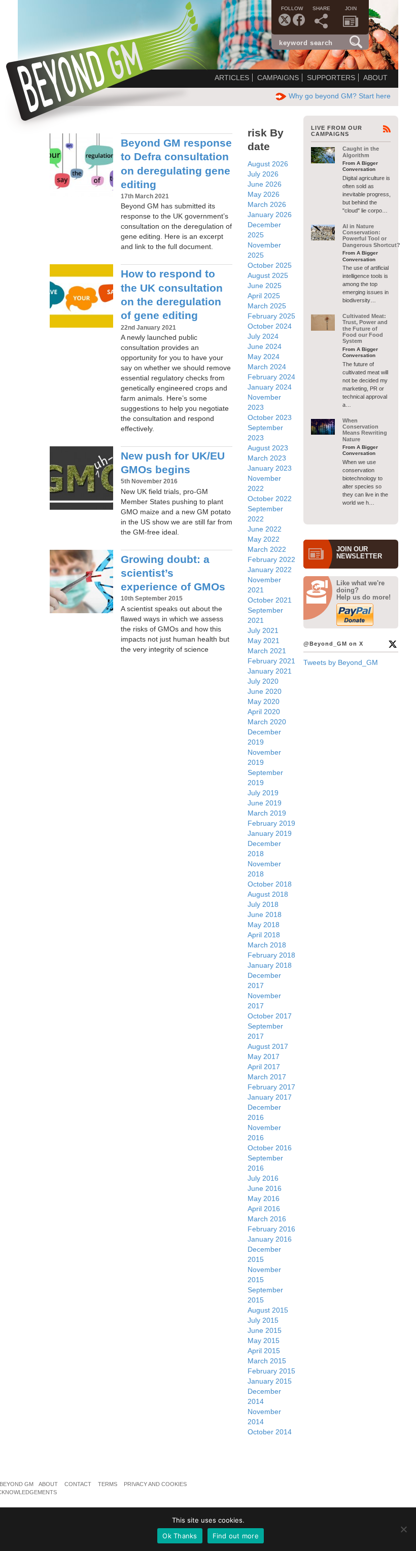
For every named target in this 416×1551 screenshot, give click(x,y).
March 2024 (267, 367)
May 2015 (264, 1340)
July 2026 (263, 174)
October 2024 (270, 326)
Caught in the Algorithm (360, 152)
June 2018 (265, 914)
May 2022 (264, 539)
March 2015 (267, 1361)
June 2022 (265, 529)
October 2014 (270, 1432)
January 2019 (270, 833)
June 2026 (265, 184)
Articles (232, 78)
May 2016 (264, 1198)
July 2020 (263, 681)
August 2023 (268, 448)
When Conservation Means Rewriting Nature (364, 429)
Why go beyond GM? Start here (340, 96)
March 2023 (267, 458)
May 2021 (264, 641)
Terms (107, 1484)
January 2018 (270, 965)
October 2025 (270, 265)
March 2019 (267, 813)
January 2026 (270, 214)
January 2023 (270, 468)
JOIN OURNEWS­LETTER (359, 553)
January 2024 (270, 387)
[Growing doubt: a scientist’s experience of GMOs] (81, 581)
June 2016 (265, 1188)
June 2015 (265, 1330)
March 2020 (267, 722)
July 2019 (263, 793)
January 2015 (270, 1381)
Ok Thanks (179, 1536)
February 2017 (271, 1087)
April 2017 (264, 1067)
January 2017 (270, 1097)
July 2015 (263, 1320)
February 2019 (271, 823)
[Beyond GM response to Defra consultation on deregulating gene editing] (81, 165)
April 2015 (264, 1351)
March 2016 (267, 1219)
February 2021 (271, 661)
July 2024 (263, 336)
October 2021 (270, 600)
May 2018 (264, 925)
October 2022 (270, 499)
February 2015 (271, 1371)
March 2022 (267, 549)
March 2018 (267, 945)
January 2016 (270, 1239)
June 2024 (265, 346)
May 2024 (264, 356)
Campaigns (278, 78)
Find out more (236, 1536)
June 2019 (265, 803)
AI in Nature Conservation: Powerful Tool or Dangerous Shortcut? (371, 235)
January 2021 (270, 671)
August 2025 (268, 275)
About (375, 78)
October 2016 (270, 1148)
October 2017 (270, 1016)
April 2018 (264, 935)
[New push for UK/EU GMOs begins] (81, 478)
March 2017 (267, 1077)
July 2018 (263, 904)
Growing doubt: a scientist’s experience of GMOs (173, 573)
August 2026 (268, 164)
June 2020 (265, 691)
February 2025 (271, 316)
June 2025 (265, 285)
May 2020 (264, 701)
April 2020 (264, 712)
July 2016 (263, 1178)
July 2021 (263, 630)
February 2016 (271, 1229)
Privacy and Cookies (155, 1484)
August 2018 (268, 894)
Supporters (331, 78)
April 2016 (264, 1209)
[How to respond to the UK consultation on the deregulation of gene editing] (81, 296)
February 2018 (271, 955)
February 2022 (271, 559)
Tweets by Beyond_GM (340, 662)
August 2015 (268, 1310)
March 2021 (267, 651)
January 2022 (270, 570)
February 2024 (271, 377)
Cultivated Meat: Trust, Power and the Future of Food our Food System (365, 328)
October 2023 (270, 417)
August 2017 (268, 1046)
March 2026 (267, 204)
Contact (77, 1484)
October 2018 (270, 884)
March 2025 (267, 306)
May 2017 (264, 1056)
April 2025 (264, 296)
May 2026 (264, 194)
